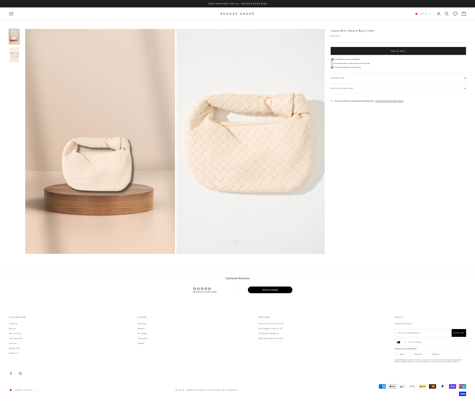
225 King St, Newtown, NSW (270, 338)
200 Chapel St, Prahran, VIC (270, 328)
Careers (140, 343)
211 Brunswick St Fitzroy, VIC (271, 323)
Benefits (141, 328)
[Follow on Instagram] (20, 373)
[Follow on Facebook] (11, 373)
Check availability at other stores (389, 101)
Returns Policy (15, 333)
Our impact (142, 333)
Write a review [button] (270, 289)
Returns (12, 328)
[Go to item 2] (14, 54)
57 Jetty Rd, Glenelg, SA (268, 333)
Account (12, 343)
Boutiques (142, 323)
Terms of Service (451, 362)
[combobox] (401, 342)
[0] (455, 13)
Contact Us (14, 353)
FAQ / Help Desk (16, 338)
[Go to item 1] (14, 36)
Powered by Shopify (223, 390)
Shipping (13, 323)
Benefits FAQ (14, 348)
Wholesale (142, 338)
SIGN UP (459, 333)
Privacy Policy (437, 362)
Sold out (398, 51)
